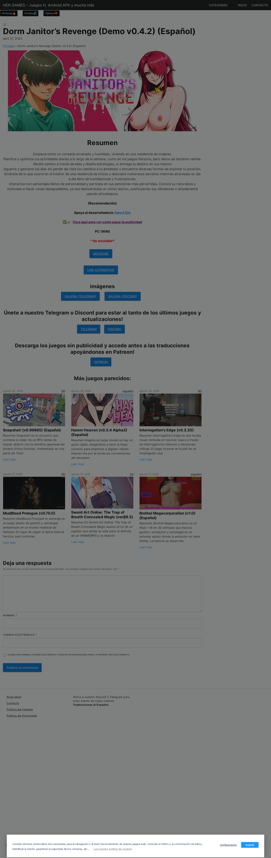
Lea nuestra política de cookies (113, 848)
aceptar (249, 844)
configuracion (228, 844)
